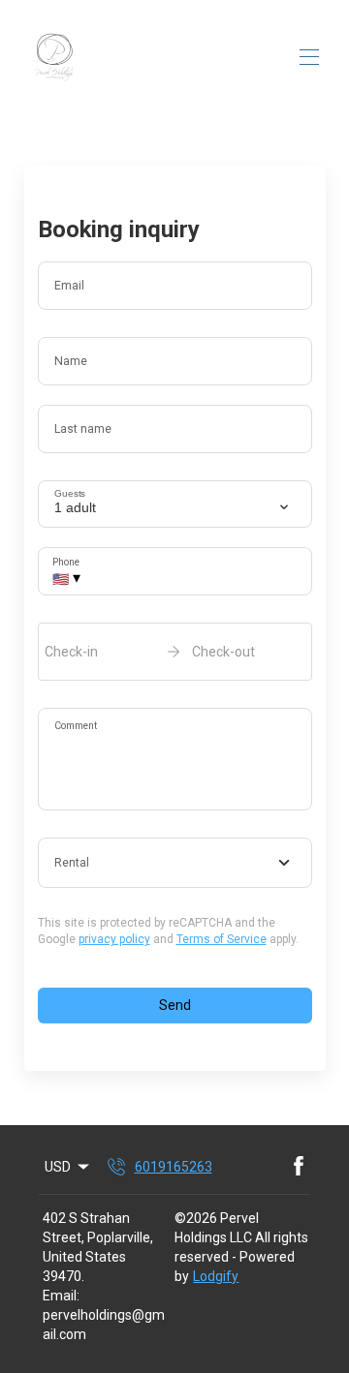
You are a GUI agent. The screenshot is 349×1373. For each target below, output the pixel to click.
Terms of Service (221, 939)
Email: (61, 1295)
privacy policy (114, 939)
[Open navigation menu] (309, 57)
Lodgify (215, 1276)
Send (175, 1005)
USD (58, 1167)
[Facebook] (298, 1166)
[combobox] (175, 863)
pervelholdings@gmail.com (104, 1324)
